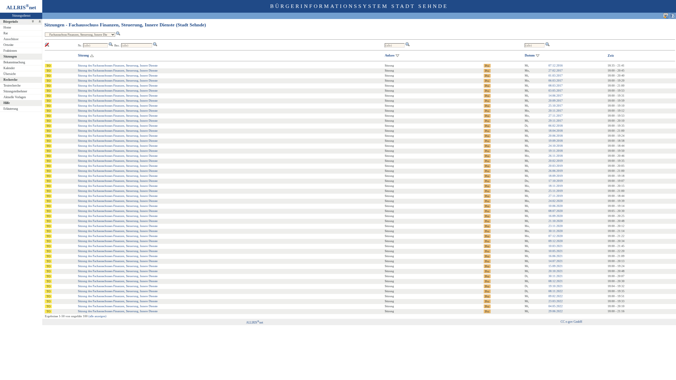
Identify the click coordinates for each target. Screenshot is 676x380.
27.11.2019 (555, 195)
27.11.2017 (555, 115)
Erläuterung (10, 109)
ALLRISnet (254, 322)
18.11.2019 (555, 185)
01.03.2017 (555, 75)
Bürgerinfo (10, 21)
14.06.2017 (555, 95)
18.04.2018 (555, 130)
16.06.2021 (555, 256)
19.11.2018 (555, 150)
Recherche (10, 80)
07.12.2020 (555, 236)
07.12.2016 (555, 65)
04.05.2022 (555, 306)
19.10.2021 (555, 286)
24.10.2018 (555, 145)
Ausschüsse (10, 39)
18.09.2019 (555, 175)
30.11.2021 (555, 276)
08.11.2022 (555, 291)
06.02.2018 (555, 125)
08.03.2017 (555, 85)
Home (7, 27)
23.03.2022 (555, 301)
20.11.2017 (555, 110)
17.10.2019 (555, 180)
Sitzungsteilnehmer (15, 91)
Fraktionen (10, 51)
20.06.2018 (555, 135)
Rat (5, 33)
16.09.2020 (555, 215)
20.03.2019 (555, 165)
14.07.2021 (555, 261)
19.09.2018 (555, 140)
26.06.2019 (555, 170)
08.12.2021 (555, 281)
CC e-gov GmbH (571, 322)
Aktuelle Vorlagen (14, 97)
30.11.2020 (555, 230)
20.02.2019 (555, 160)
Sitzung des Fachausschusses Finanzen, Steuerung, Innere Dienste (118, 65)
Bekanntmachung (14, 62)
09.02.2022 (555, 296)
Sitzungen (10, 56)
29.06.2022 (555, 311)
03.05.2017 (555, 90)
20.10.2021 (555, 271)
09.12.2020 (555, 241)
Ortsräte (8, 45)
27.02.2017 (555, 70)
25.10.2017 (555, 105)
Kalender (9, 68)
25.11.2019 (555, 190)
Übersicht (9, 74)
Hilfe (6, 103)
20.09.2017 (555, 100)
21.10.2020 (555, 220)
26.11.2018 (555, 155)
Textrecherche (12, 85)
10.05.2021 (555, 251)
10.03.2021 (555, 246)
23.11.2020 (555, 225)
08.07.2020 (555, 210)
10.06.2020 (555, 205)
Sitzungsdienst (21, 15)
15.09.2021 (555, 266)
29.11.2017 (555, 120)
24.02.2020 (555, 200)
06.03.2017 (555, 80)
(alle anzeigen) (97, 316)
